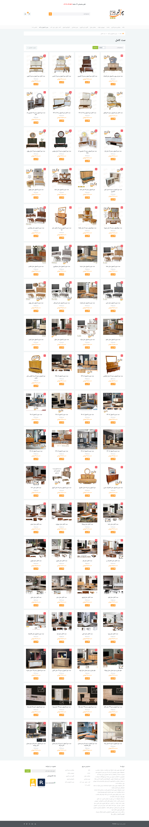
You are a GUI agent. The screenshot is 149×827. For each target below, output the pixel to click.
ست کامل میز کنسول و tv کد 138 (87, 113)
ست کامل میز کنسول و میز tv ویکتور (113, 113)
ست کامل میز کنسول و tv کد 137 (61, 113)
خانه (123, 27)
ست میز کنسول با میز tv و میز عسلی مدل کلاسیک (87, 744)
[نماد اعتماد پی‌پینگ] (41, 783)
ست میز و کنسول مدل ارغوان (35, 190)
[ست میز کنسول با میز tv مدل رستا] (113, 732)
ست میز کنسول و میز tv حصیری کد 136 (36, 114)
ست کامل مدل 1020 (36, 488)
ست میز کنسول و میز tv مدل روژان (36, 151)
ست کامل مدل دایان (36, 597)
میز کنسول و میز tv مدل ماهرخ (87, 488)
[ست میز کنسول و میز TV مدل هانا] (87, 695)
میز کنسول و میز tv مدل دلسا (87, 190)
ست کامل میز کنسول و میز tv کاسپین (87, 76)
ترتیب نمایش (32, 48)
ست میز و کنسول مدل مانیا (62, 190)
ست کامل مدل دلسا (113, 524)
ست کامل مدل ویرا (113, 634)
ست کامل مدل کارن (87, 634)
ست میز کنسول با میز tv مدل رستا (113, 744)
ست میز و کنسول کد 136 (113, 414)
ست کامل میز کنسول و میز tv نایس (61, 76)
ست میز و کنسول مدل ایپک (87, 340)
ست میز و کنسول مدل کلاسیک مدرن (113, 488)
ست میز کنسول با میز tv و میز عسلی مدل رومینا (35, 744)
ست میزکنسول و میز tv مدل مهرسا (113, 228)
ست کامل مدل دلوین (61, 561)
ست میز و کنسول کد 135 (61, 376)
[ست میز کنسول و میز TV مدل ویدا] (62, 695)
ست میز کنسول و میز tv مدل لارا (113, 151)
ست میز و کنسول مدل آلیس (36, 340)
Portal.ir (114, 824)
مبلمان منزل (93, 27)
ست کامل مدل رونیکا (87, 524)
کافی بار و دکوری (84, 27)
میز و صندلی (75, 27)
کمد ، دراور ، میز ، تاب (55, 27)
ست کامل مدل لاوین (35, 561)
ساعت (108, 27)
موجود (100, 47)
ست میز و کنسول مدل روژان (36, 303)
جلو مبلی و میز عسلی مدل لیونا (87, 670)
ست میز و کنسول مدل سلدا (113, 266)
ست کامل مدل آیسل (35, 524)
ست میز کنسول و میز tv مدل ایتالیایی (113, 376)
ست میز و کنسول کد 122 (113, 451)
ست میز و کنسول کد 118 (61, 414)
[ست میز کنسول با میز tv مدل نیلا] (36, 695)
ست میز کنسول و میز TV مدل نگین (61, 670)
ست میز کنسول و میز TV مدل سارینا (36, 670)
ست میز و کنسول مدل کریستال (62, 303)
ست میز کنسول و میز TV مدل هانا (87, 707)
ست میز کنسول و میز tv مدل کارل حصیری (113, 190)
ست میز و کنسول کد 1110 (87, 414)
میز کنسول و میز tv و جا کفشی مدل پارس (36, 377)
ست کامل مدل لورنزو (87, 597)
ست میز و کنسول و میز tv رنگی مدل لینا (61, 229)
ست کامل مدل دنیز (62, 597)
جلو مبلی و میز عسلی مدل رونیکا (113, 670)
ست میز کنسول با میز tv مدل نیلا (36, 707)
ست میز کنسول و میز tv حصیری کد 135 (87, 152)
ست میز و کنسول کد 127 (36, 451)
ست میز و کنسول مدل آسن (113, 303)
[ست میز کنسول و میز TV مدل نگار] (113, 695)
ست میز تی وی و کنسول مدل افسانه (113, 76)
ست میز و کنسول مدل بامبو (113, 340)
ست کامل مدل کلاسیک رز (113, 561)
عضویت (27, 771)
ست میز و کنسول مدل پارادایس (36, 228)
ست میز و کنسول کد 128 (87, 451)
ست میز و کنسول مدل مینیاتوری (61, 266)
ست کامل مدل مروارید (62, 524)
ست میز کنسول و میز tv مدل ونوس (61, 151)
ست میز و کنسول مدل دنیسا (87, 266)
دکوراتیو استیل (66, 27)
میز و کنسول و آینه (43, 27)
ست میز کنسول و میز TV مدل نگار (113, 707)
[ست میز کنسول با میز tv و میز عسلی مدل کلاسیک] (87, 732)
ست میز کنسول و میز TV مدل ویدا (62, 707)
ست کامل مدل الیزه (113, 597)
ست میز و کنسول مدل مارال (61, 340)
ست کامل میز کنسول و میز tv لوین (36, 76)
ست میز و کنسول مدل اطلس (35, 266)
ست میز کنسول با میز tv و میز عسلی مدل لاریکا (61, 744)
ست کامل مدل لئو (87, 561)
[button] (29, 14)
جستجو (95, 47)
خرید (112, 84)
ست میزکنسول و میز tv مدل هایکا (87, 228)
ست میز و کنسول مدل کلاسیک (36, 634)
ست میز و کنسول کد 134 (87, 376)
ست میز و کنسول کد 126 (61, 451)
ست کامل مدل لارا (61, 634)
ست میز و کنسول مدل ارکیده (87, 303)
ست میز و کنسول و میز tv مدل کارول (61, 488)
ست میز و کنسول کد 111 (36, 414)
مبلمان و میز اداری (115, 27)
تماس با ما (34, 27)
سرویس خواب (101, 27)
